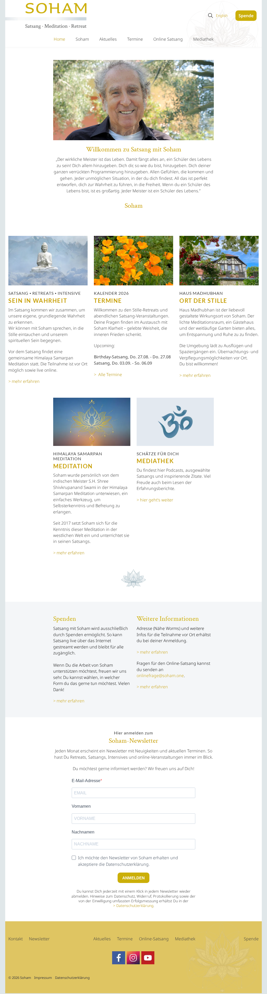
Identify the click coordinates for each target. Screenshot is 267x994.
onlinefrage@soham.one (160, 675)
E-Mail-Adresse (86, 780)
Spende (246, 16)
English (222, 15)
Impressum (43, 977)
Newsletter (39, 939)
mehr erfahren (70, 701)
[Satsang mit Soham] (46, 16)
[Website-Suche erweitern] (210, 15)
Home (59, 39)
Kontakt (15, 939)
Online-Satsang (154, 939)
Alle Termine (110, 374)
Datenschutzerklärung (134, 905)
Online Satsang (168, 39)
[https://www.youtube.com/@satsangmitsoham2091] (147, 957)
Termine (135, 39)
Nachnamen (83, 832)
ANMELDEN (133, 878)
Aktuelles (108, 39)
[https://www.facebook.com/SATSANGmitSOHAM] (118, 957)
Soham (82, 39)
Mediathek (203, 39)
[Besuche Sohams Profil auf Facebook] (133, 957)
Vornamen (81, 806)
